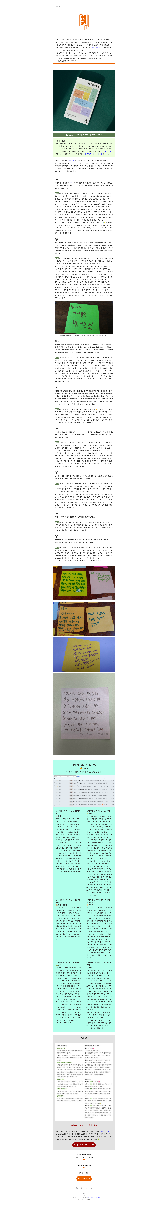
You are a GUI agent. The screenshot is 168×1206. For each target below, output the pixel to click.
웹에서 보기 (57, 6)
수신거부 (80, 1199)
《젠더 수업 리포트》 (97, 48)
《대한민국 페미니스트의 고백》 (93, 154)
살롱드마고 (108, 151)
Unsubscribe (86, 1199)
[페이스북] (81, 1188)
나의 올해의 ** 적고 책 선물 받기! (84, 1145)
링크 (84, 1168)
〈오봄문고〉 (71, 160)
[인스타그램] (76, 1188)
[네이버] (91, 1188)
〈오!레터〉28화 (105, 1131)
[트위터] (86, 1188)
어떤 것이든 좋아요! (84, 1179)
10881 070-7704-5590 (94, 1197)
